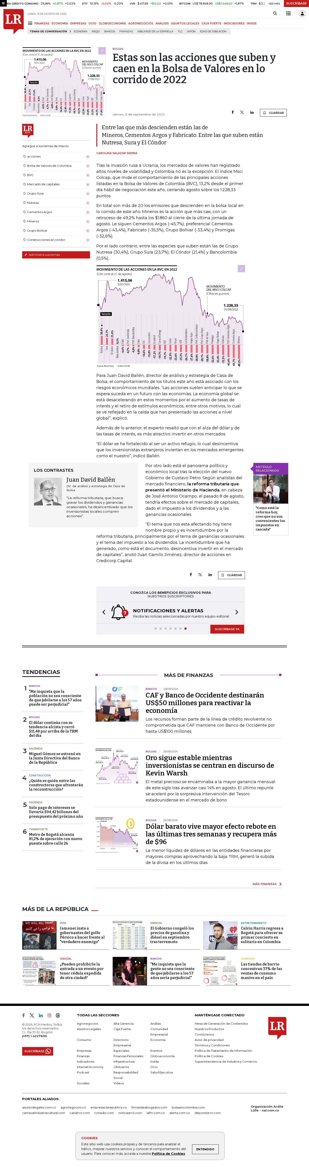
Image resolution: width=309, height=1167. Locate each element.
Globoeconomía (162, 1056)
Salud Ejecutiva (161, 1072)
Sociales (83, 1083)
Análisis (155, 1023)
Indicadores (85, 1061)
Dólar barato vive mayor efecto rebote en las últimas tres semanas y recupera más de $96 (211, 834)
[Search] (275, 13)
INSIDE (252, 23)
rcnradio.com (104, 1113)
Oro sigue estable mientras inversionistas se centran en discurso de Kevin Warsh (210, 765)
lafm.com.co (156, 1113)
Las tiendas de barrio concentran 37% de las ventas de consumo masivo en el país (261, 971)
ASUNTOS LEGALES (185, 23)
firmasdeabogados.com (149, 1107)
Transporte (38, 829)
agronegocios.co (73, 1107)
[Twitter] (242, 112)
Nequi (96, 31)
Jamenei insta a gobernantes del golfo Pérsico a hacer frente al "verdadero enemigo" (82, 935)
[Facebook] (233, 112)
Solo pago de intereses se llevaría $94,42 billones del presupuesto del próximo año (56, 811)
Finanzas (126, 31)
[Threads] (60, 1016)
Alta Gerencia (123, 1023)
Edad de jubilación (213, 31)
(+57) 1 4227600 (34, 1036)
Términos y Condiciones (212, 1045)
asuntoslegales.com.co (39, 1107)
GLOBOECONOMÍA (112, 23)
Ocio (154, 1067)
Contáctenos (204, 1034)
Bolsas (34, 717)
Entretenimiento (253, 923)
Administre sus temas (44, 254)
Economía (80, 31)
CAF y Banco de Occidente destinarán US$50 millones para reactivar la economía (205, 703)
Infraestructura (124, 1061)
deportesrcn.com (208, 1113)
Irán (63, 923)
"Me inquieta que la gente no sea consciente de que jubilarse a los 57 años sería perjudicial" (172, 971)
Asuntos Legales (89, 1029)
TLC (180, 31)
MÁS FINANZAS (265, 884)
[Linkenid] (42, 1016)
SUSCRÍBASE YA (227, 629)
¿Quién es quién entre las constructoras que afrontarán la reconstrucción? (56, 785)
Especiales (121, 1050)
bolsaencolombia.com (188, 1107)
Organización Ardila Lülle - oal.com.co (267, 1108)
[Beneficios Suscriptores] (288, 13)
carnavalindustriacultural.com (43, 1113)
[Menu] (30, 23)
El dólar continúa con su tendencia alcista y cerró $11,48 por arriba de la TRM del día (53, 729)
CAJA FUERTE (211, 23)
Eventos (156, 1050)
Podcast (83, 1072)
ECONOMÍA (60, 23)
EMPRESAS (78, 23)
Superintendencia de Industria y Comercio (226, 1061)
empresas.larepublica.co (108, 1107)
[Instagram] (51, 1016)
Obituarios (121, 1067)
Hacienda (35, 748)
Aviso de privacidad (209, 1040)
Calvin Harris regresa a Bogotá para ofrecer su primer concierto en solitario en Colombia (262, 935)
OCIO (92, 23)
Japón (191, 31)
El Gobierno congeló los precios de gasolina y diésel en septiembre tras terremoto (172, 935)
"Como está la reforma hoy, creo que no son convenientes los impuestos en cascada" (270, 518)
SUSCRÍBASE (296, 3)
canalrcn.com (80, 1113)
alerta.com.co (179, 1113)
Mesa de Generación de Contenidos (221, 1023)
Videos (119, 1083)
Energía (156, 923)
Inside (154, 1061)
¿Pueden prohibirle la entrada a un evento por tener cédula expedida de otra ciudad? (82, 971)
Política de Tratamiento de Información (223, 1050)
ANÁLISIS (162, 23)
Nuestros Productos (209, 1029)
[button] (102, 612)
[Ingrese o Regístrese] (302, 13)
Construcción (40, 775)
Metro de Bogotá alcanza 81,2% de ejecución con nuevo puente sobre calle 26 (55, 838)
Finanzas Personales (128, 1056)
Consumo (248, 958)
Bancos (109, 31)
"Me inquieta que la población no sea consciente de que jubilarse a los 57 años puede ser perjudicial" (55, 698)
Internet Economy (90, 1067)
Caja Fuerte (122, 1029)
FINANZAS (41, 23)
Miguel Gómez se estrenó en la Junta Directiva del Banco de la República (55, 758)
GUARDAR (276, 113)
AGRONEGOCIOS (140, 23)
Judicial (65, 958)
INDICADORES (234, 23)
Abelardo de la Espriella (155, 31)
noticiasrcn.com (130, 1113)
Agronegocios (87, 1023)
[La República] (13, 21)
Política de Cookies (168, 1154)
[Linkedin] (252, 112)
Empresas (84, 1050)
